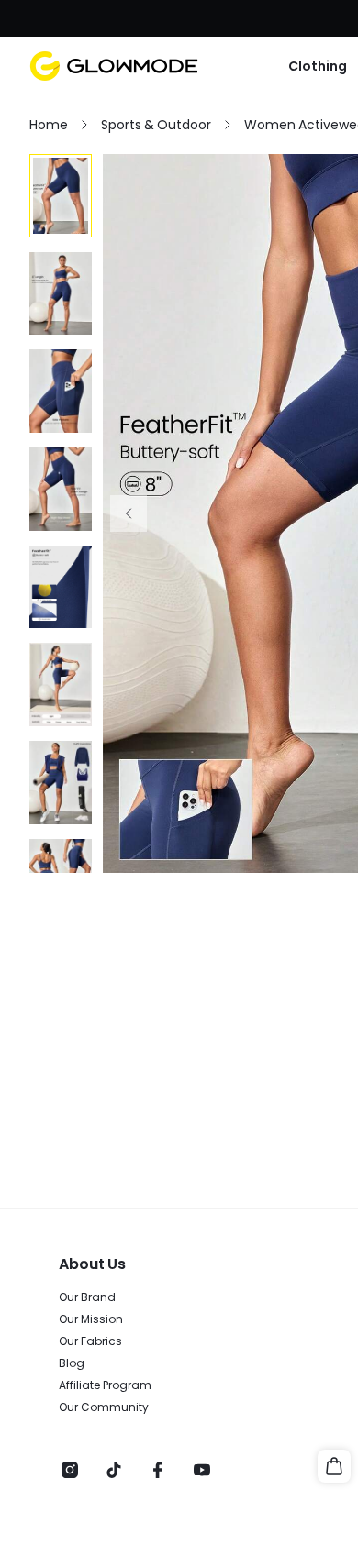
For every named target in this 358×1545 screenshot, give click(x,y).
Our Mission (91, 1319)
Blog (71, 1363)
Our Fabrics (90, 1341)
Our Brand (87, 1297)
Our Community (104, 1407)
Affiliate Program (105, 1385)
